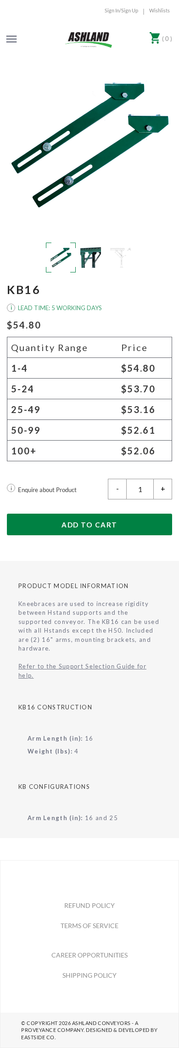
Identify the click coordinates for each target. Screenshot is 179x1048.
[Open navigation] (11, 39)
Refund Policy (89, 905)
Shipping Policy (89, 975)
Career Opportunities (89, 955)
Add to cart (89, 525)
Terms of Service (89, 925)
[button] (89, 145)
